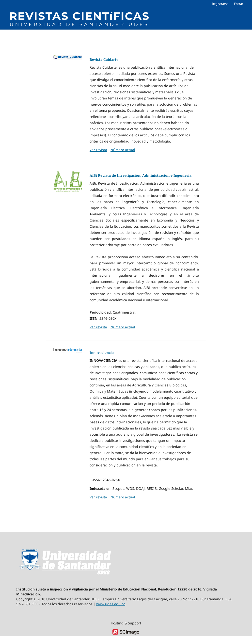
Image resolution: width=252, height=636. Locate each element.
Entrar (238, 3)
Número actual (122, 149)
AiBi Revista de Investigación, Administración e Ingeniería (140, 175)
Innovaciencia (102, 352)
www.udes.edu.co (110, 604)
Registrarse (220, 3)
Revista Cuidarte (104, 59)
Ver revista (98, 149)
